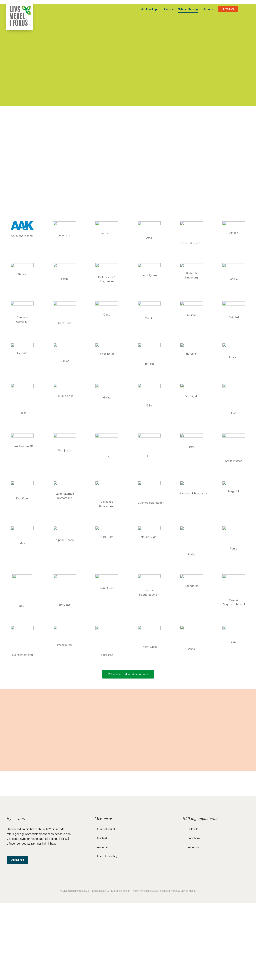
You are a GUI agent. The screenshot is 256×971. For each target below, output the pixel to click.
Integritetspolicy (107, 856)
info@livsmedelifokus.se (145, 890)
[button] (244, 9)
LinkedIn (192, 829)
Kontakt (102, 838)
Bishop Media (188, 890)
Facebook (193, 838)
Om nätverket (106, 829)
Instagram (194, 847)
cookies (164, 890)
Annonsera (104, 847)
